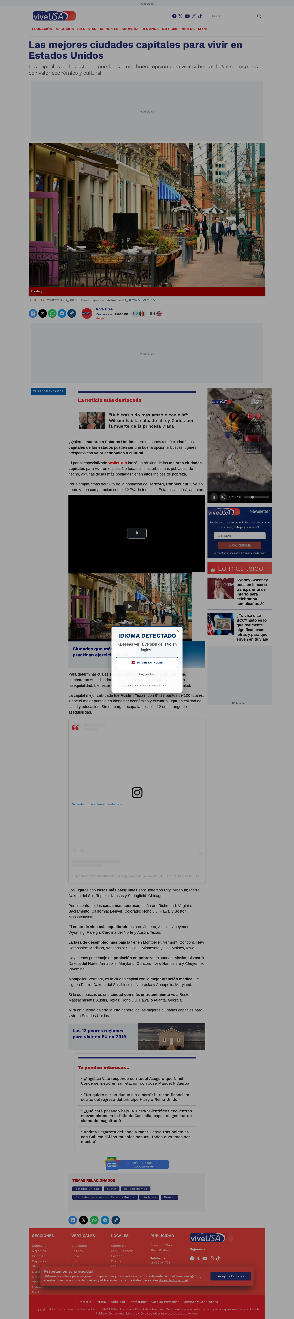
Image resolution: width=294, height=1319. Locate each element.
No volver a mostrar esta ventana (147, 685)
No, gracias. (147, 674)
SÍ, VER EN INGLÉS (147, 662)
